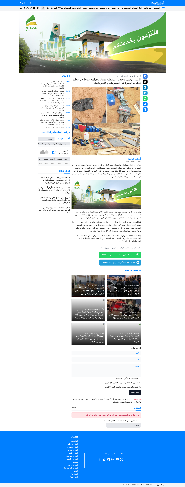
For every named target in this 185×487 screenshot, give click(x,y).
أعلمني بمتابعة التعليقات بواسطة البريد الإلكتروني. (121, 383)
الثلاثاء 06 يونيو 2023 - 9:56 (133, 161)
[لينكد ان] (20, 8)
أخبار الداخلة (148, 8)
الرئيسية (157, 8)
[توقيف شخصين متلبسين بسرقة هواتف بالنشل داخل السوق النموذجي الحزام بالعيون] (124, 286)
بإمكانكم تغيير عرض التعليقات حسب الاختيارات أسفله (122, 421)
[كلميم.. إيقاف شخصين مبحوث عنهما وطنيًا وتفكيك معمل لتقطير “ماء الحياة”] (124, 334)
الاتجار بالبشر (124, 248)
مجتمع (85, 8)
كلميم (114, 248)
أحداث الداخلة (135, 76)
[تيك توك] (24, 8)
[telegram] (145, 93)
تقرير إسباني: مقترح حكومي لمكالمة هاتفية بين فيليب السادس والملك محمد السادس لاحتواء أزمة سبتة (55, 200)
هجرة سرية (105, 248)
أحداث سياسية (105, 8)
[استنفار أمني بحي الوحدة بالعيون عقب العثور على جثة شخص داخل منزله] (124, 310)
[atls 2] (106, 194)
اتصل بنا (54, 8)
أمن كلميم (136, 248)
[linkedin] (145, 87)
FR (29, 3)
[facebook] (145, 76)
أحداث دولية (76, 8)
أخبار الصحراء (137, 8)
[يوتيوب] (34, 8)
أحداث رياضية (93, 8)
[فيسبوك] (27, 8)
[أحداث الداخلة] (157, 3)
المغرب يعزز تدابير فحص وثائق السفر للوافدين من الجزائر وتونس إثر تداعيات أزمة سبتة (54, 210)
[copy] (145, 104)
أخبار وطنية (116, 8)
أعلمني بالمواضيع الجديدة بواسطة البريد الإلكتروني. (121, 387)
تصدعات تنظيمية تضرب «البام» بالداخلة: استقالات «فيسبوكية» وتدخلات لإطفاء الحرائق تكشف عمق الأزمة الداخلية (55, 180)
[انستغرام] (31, 8)
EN (26, 3)
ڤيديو (76, 471)
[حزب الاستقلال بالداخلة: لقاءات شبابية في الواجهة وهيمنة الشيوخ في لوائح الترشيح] (54, 115)
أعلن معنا (46, 8)
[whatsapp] (145, 98)
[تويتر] (38, 8)
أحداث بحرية (126, 8)
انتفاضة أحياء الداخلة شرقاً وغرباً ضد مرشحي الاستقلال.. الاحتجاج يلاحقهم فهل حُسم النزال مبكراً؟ (54, 190)
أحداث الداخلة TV (64, 8)
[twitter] (145, 82)
